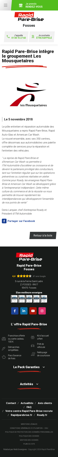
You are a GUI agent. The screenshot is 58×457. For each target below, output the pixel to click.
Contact (11, 403)
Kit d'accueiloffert (43, 337)
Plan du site (29, 444)
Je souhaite (44, 36)
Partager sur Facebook (21, 221)
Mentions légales (29, 424)
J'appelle (18, 36)
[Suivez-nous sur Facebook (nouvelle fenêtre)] (15, 311)
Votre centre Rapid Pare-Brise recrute (29, 410)
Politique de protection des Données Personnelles (29, 432)
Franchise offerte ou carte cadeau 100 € (16, 338)
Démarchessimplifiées (13, 348)
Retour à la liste (43, 235)
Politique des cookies (29, 436)
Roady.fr (42, 415)
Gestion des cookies (29, 440)
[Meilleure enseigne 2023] (43, 299)
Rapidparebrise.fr (21, 415)
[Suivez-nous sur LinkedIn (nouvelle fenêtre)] (24, 311)
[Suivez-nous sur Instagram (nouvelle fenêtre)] (43, 311)
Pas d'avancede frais (14, 357)
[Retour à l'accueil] (29, 257)
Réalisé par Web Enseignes (15, 449)
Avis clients (45, 403)
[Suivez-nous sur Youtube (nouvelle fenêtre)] (33, 311)
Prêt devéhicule (41, 345)
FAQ (29, 407)
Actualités (27, 403)
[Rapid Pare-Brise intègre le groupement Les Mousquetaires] (29, 95)
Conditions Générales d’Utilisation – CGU (29, 428)
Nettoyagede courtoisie (43, 354)
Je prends (34, 5)
